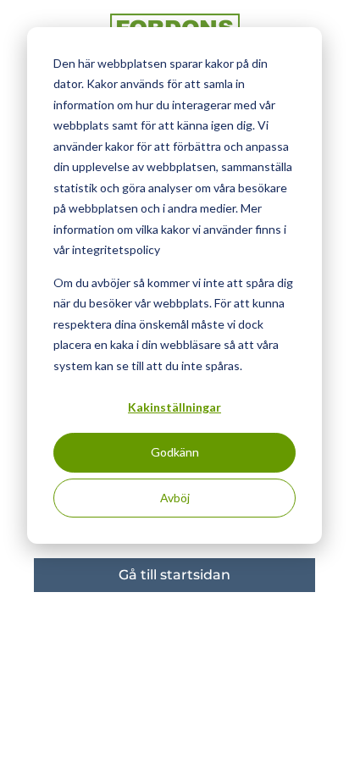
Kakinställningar (174, 407)
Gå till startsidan (174, 575)
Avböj (175, 497)
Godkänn (175, 452)
